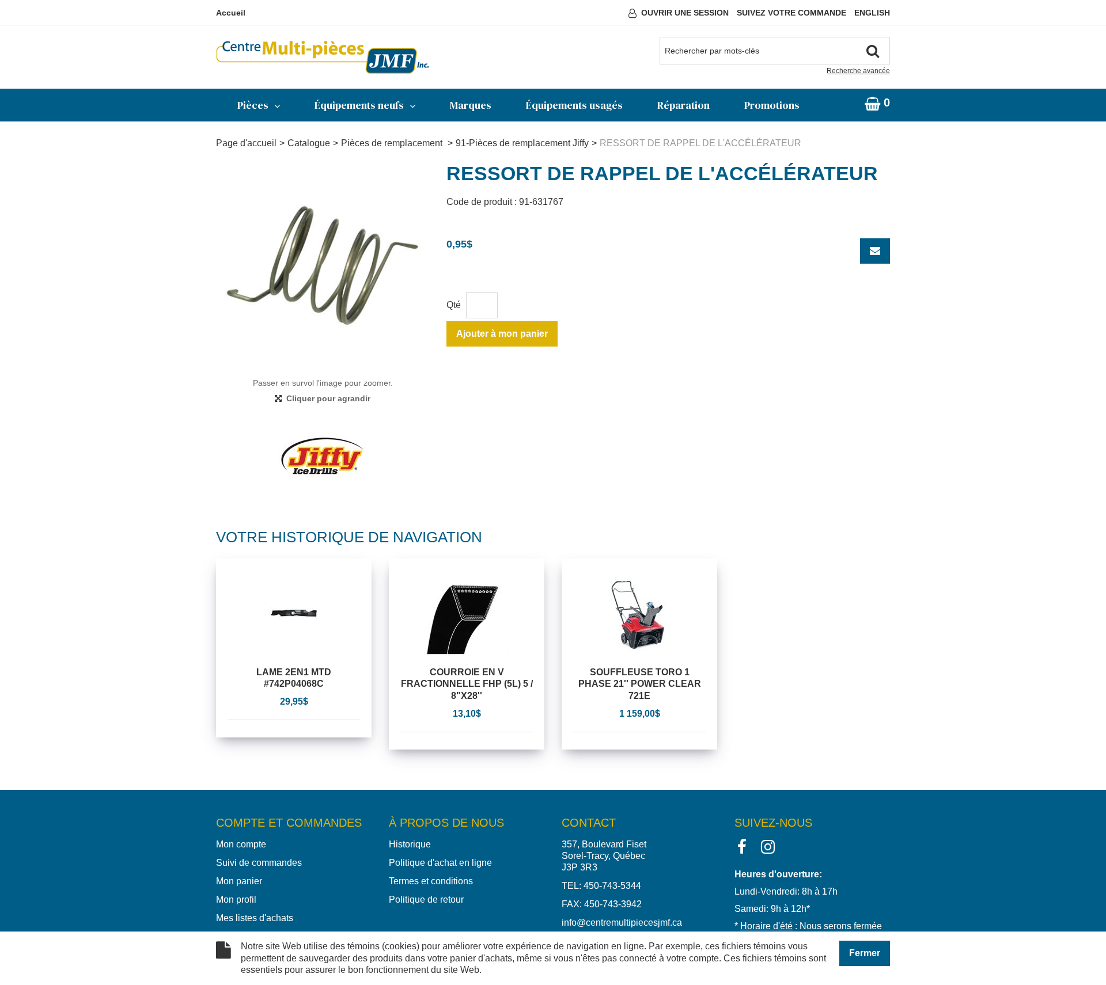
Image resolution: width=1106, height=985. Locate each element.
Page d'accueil (246, 143)
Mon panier (239, 881)
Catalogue (308, 143)
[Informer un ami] (875, 251)
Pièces (252, 105)
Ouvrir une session (685, 12)
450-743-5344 (612, 886)
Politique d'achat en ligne (440, 863)
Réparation (683, 105)
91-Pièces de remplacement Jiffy (522, 143)
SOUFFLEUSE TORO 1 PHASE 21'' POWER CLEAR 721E (639, 684)
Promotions (772, 105)
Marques (470, 105)
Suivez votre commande (791, 12)
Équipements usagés (574, 105)
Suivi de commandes (259, 863)
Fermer (864, 953)
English (872, 12)
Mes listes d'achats (254, 918)
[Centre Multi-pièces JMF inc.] (322, 57)
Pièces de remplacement (393, 143)
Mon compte (241, 844)
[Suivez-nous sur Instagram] (768, 846)
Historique (410, 844)
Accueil (230, 12)
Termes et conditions (431, 881)
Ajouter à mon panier (502, 334)
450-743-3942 (613, 904)
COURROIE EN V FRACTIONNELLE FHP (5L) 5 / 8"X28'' (467, 684)
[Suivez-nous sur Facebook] (742, 846)
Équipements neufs (359, 105)
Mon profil (236, 899)
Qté (453, 305)
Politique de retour (426, 899)
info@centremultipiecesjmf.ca (622, 922)
